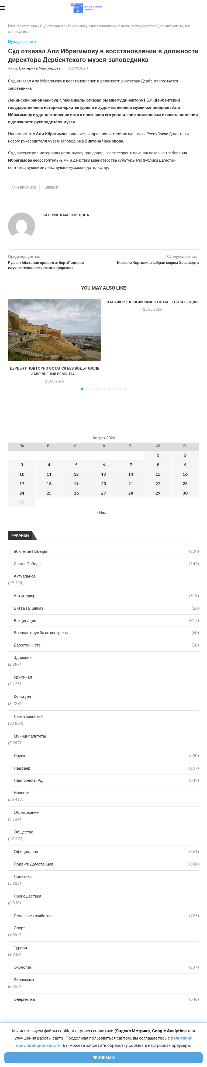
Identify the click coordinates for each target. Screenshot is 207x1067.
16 (185, 474)
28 (130, 493)
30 (185, 493)
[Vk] (184, 8)
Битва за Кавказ (106, 608)
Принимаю (103, 1057)
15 (158, 474)
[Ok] (196, 8)
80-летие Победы (106, 551)
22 (158, 483)
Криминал (23, 677)
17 (21, 483)
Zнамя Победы (106, 563)
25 (49, 493)
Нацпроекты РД (106, 780)
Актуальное (25, 576)
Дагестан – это (106, 644)
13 (103, 474)
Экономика (24, 979)
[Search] (204, 8)
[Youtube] (179, 8)
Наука (106, 755)
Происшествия (27, 896)
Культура (22, 696)
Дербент (52, 187)
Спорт (19, 927)
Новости (21, 792)
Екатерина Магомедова (40, 68)
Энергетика (106, 999)
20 (103, 483)
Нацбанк (106, 768)
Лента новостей (28, 716)
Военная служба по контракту (106, 632)
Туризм (20, 947)
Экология (106, 967)
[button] (15, 344)
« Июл (102, 512)
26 (76, 493)
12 (76, 474)
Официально (106, 851)
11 (49, 474)
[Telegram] (190, 8)
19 (76, 483)
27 (103, 493)
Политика (23, 876)
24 (21, 493)
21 (130, 483)
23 (185, 483)
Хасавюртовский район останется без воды (152, 302)
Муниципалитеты (30, 736)
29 (158, 493)
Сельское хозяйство (106, 915)
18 (49, 483)
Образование (26, 812)
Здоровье (23, 657)
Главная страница (22, 26)
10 (21, 474)
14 (130, 474)
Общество (23, 831)
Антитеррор (106, 595)
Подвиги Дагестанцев (106, 863)
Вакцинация (106, 620)
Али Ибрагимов (24, 187)
